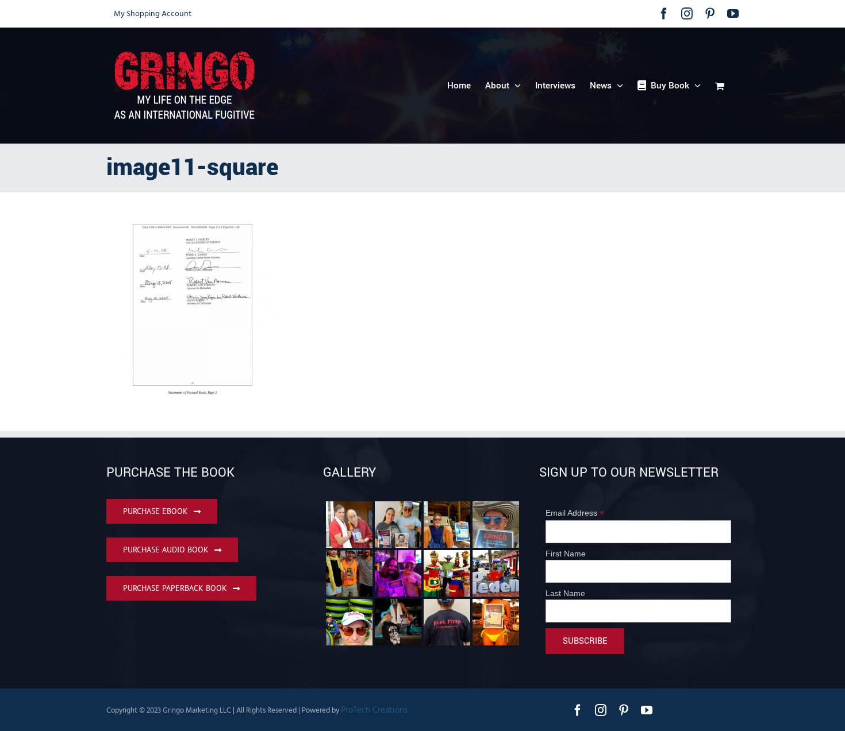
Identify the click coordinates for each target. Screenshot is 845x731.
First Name (566, 553)
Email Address (575, 513)
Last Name (565, 593)
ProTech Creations (374, 710)
